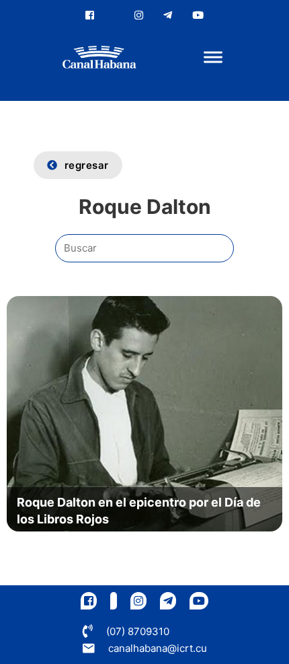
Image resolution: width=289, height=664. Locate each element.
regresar (87, 165)
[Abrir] (213, 57)
